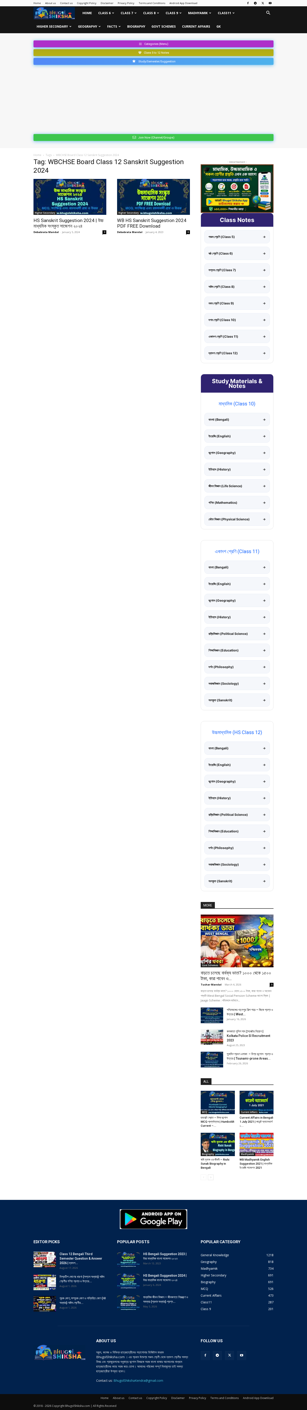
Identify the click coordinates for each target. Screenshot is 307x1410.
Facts (112, 26)
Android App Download (183, 3)
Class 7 (127, 13)
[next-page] (211, 1177)
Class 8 (149, 13)
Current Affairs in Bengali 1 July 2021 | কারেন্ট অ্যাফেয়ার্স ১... (256, 1121)
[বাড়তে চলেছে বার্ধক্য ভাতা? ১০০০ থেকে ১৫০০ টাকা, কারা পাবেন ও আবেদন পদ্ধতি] (237, 941)
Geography (87, 26)
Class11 (224, 13)
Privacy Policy (126, 3)
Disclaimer (107, 3)
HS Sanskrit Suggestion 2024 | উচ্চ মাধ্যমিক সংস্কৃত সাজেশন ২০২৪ (68, 223)
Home (37, 3)
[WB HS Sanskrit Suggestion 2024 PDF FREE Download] (153, 197)
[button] (268, 13)
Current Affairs (196, 26)
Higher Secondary (52, 26)
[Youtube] (270, 3)
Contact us (66, 3)
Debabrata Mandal (46, 232)
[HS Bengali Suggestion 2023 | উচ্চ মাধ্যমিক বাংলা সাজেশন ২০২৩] (128, 1259)
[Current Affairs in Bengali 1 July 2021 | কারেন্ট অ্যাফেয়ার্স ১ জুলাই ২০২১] (257, 1102)
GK (218, 26)
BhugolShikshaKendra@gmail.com (138, 1380)
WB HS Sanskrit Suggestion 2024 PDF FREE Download (151, 223)
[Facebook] (248, 3)
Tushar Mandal (211, 984)
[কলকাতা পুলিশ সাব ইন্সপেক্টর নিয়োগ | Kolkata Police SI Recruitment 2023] (212, 1037)
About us (50, 3)
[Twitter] (262, 3)
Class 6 (104, 13)
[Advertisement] (153, 98)
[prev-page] (203, 1177)
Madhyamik (198, 13)
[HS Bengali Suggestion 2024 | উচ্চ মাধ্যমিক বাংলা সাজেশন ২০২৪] (128, 1281)
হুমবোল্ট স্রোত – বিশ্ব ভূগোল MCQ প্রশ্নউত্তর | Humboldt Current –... (217, 1121)
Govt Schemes (163, 26)
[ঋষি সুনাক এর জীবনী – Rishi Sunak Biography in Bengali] (218, 1144)
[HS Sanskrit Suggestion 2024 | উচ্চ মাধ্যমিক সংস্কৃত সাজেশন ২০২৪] (69, 197)
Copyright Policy (86, 3)
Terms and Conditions (152, 3)
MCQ (204, 1112)
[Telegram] (255, 3)
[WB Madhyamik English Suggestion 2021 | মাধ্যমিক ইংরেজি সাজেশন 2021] (257, 1144)
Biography (136, 26)
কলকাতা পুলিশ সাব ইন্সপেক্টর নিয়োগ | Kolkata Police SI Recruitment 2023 (248, 1035)
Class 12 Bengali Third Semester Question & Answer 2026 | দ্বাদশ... (81, 1258)
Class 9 (172, 13)
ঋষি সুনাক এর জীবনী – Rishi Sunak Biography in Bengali (215, 1163)
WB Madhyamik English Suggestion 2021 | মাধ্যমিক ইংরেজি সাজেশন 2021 (256, 1163)
